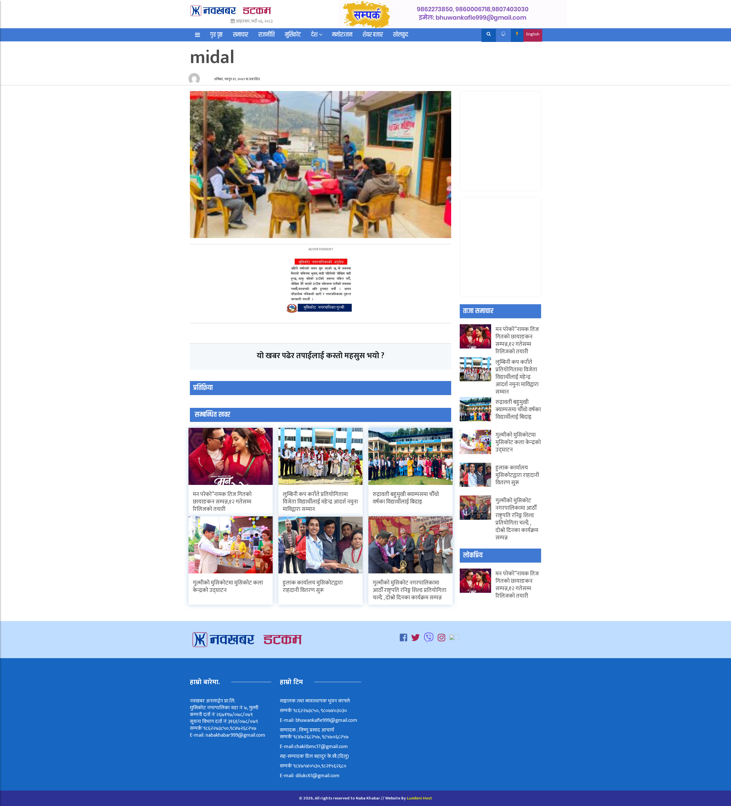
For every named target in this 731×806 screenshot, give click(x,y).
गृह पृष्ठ (216, 35)
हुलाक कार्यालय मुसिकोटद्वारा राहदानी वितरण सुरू (313, 586)
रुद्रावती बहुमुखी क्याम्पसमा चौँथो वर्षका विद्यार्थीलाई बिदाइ (406, 498)
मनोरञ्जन (342, 35)
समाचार (240, 35)
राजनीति (266, 35)
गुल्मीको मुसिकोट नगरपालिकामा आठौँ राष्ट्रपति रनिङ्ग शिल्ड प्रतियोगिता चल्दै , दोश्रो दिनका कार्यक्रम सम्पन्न (409, 590)
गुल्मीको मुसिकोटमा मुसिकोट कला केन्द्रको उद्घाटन (228, 586)
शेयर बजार (373, 35)
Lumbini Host (419, 798)
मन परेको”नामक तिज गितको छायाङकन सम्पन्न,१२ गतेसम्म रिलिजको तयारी (222, 501)
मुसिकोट (293, 35)
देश (314, 35)
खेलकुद (400, 35)
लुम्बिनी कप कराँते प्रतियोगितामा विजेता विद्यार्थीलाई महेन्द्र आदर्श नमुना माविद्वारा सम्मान (320, 501)
